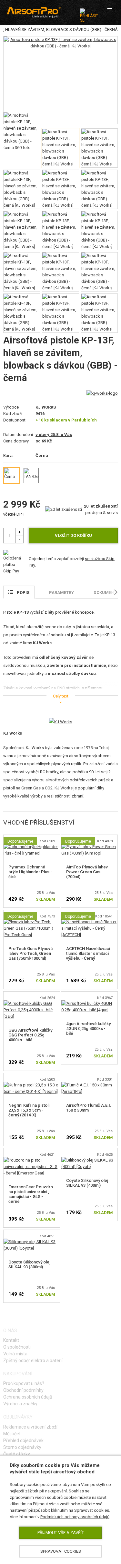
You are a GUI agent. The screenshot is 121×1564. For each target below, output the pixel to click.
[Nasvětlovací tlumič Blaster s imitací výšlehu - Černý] (89, 921)
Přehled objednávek (23, 1440)
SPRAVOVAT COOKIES (60, 1551)
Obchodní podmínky (23, 1390)
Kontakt (11, 1340)
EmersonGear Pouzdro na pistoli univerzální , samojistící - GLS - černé (30, 1194)
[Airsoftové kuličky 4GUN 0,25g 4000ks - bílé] (89, 1003)
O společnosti (17, 1347)
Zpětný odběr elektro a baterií (33, 1360)
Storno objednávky (22, 1447)
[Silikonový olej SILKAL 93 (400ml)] (89, 1160)
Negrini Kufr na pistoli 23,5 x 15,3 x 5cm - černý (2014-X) (28, 1110)
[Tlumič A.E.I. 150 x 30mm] (89, 1085)
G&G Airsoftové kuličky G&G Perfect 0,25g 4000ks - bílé (30, 1035)
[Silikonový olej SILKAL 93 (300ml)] (32, 1241)
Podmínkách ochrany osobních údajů (74, 1516)
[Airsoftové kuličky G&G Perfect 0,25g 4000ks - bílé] (32, 1003)
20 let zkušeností (101, 506)
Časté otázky (16, 1454)
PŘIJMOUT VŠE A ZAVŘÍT (60, 1532)
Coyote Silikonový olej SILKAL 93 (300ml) (29, 1264)
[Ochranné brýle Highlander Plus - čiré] (32, 846)
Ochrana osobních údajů (27, 1397)
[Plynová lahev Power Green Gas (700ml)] (89, 846)
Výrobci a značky (20, 1403)
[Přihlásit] (89, 15)
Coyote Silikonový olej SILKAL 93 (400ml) (87, 1183)
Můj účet (12, 1433)
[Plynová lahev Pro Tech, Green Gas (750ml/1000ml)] (32, 921)
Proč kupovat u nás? (23, 1383)
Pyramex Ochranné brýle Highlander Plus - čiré (30, 872)
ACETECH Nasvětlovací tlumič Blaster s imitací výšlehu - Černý (88, 953)
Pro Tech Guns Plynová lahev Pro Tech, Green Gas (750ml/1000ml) (30, 953)
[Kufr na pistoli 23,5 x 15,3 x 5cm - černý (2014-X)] (32, 1085)
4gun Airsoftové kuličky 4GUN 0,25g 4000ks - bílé (88, 1028)
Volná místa (15, 1353)
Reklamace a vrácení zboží (30, 1427)
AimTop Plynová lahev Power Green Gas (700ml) (87, 872)
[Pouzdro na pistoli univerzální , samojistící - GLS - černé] (32, 1160)
